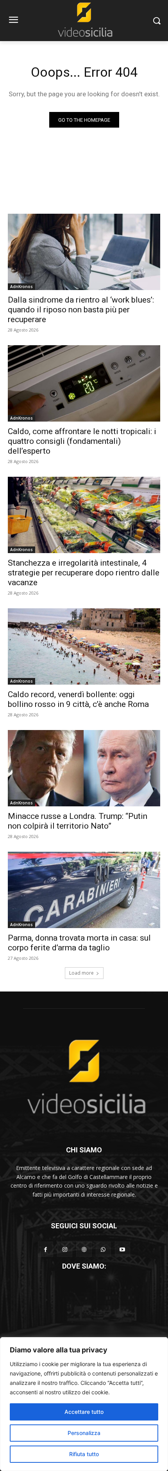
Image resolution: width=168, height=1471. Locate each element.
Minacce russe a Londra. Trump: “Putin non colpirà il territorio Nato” (77, 821)
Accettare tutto (84, 1411)
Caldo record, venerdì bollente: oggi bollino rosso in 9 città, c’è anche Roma (78, 699)
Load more (81, 973)
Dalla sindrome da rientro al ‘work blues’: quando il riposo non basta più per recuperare (81, 309)
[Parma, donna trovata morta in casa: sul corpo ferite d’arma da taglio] (84, 890)
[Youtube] (122, 1249)
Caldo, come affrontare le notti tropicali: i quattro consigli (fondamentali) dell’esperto (82, 441)
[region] (84, 1404)
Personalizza (84, 1433)
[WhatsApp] (103, 1249)
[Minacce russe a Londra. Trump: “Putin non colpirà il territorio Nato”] (84, 768)
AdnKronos (21, 286)
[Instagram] (64, 1249)
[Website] (83, 1249)
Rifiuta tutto (84, 1454)
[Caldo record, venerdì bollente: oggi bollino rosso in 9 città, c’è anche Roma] (84, 646)
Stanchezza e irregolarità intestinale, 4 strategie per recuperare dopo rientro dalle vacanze (83, 572)
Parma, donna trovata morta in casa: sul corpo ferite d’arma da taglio (79, 942)
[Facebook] (45, 1249)
